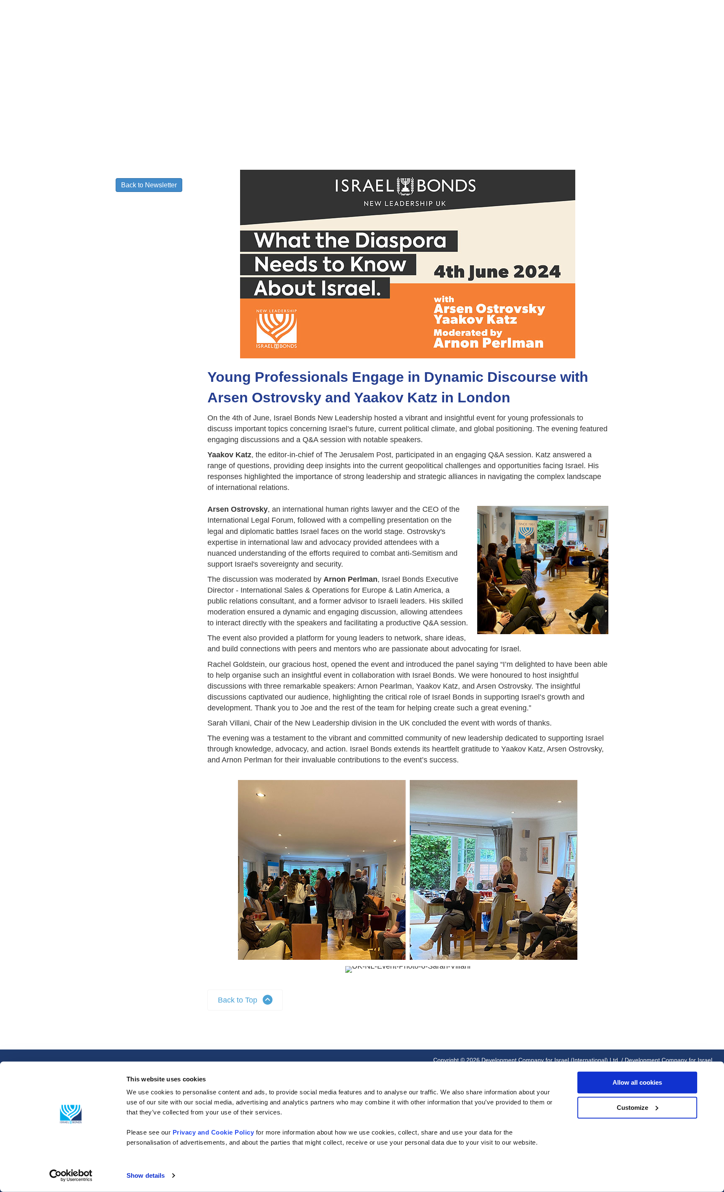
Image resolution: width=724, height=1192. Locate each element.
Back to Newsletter (149, 185)
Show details (146, 1175)
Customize (632, 1107)
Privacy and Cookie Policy (213, 1132)
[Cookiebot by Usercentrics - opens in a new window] (71, 1175)
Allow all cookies (637, 1082)
